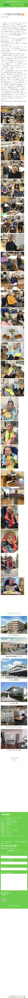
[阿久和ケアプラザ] (14, 654)
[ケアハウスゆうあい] (14, 633)
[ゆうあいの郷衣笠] (14, 678)
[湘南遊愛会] (6, 4)
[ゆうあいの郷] (14, 701)
